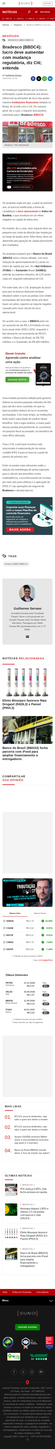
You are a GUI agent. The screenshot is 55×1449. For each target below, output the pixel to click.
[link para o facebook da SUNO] (14, 1372)
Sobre (4, 1292)
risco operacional (28, 211)
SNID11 (42, 19)
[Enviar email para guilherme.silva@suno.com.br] (27, 636)
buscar (29, 12)
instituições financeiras (25, 102)
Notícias (5, 25)
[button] (43, 12)
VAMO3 (10, 921)
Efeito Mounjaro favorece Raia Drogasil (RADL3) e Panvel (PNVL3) (24, 704)
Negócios (18, 25)
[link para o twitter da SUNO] (23, 1372)
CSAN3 (9, 928)
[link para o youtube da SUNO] (41, 1372)
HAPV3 (9, 949)
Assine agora (27, 1327)
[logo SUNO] (25, 4)
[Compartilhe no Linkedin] (50, 78)
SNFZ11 (9, 19)
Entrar (47, 3)
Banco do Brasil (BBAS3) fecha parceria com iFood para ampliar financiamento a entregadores (25, 753)
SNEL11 (31, 19)
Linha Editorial (42, 1292)
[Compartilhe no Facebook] (33, 78)
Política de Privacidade (21, 1292)
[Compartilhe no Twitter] (38, 78)
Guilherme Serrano (27, 608)
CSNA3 (9, 942)
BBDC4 (38, 115)
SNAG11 (20, 19)
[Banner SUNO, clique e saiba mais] (27, 175)
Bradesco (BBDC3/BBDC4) (20, 40)
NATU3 (9, 935)
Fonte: (43, 960)
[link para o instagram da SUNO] (32, 1372)
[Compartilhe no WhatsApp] (44, 78)
